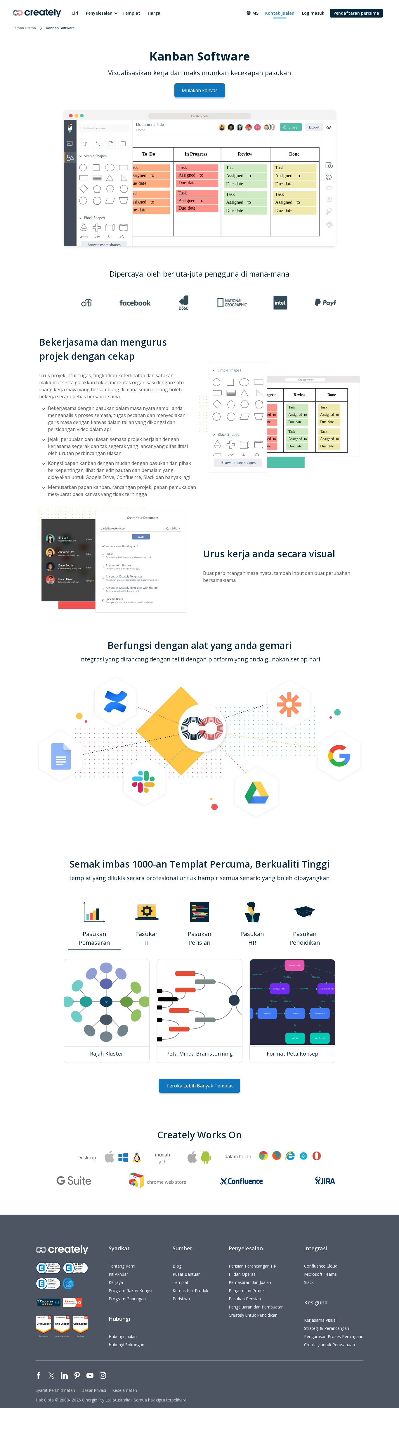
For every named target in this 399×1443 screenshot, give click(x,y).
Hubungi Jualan (123, 1336)
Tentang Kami (122, 1266)
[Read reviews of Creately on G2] (72, 1302)
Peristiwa (181, 1298)
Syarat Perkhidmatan (55, 1390)
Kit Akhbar (118, 1274)
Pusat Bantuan (187, 1274)
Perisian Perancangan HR (252, 1266)
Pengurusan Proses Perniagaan (333, 1336)
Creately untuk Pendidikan (253, 1315)
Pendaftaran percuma (356, 13)
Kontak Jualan (279, 13)
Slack (309, 1282)
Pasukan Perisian (245, 1298)
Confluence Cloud (320, 1266)
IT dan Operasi (242, 1274)
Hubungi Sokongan (126, 1344)
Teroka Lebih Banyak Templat (199, 1085)
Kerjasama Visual (320, 1320)
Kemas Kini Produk (190, 1290)
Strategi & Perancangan (326, 1328)
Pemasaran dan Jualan (250, 1282)
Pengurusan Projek (247, 1290)
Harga (154, 13)
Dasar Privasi (93, 1390)
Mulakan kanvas (200, 90)
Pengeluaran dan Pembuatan (256, 1307)
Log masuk (313, 13)
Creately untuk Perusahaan (329, 1344)
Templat (131, 13)
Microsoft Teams (320, 1274)
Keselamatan (124, 1390)
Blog (177, 1266)
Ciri (75, 13)
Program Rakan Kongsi (130, 1290)
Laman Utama (24, 28)
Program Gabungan (127, 1298)
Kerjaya (116, 1282)
